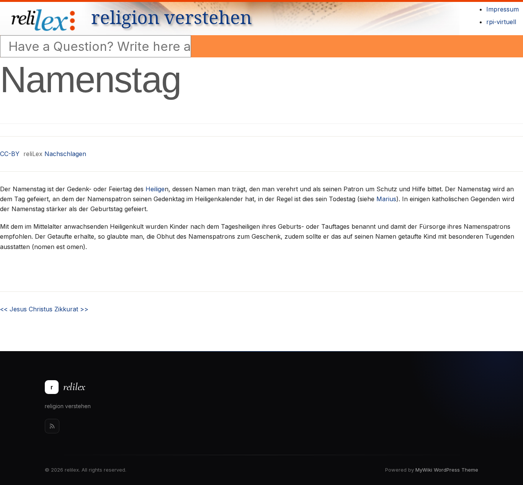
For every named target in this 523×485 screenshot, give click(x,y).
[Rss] (52, 426)
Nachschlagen (65, 154)
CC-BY (10, 154)
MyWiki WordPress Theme (446, 470)
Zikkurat (71, 309)
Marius (386, 199)
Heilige (155, 189)
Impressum (502, 9)
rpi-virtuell (501, 22)
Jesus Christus (26, 309)
